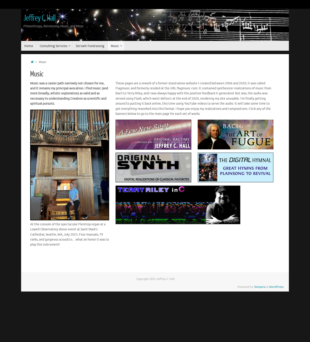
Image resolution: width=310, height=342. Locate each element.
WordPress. (276, 287)
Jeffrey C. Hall (39, 18)
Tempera (260, 287)
